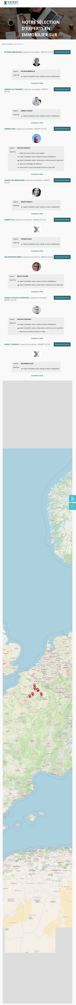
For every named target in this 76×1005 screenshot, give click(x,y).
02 (16, 44)
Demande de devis (62, 52)
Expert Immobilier (8, 44)
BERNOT (20, 44)
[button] (37, 690)
